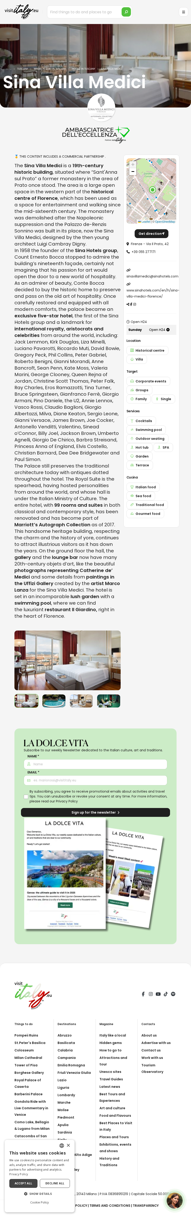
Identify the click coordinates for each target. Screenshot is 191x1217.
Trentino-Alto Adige (75, 1154)
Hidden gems (110, 1042)
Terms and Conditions (109, 1205)
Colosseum (24, 1050)
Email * (33, 772)
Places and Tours (114, 1137)
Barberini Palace (28, 1094)
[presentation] (20, 660)
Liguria (63, 1087)
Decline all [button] (54, 1183)
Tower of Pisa (26, 1065)
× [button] (68, 1145)
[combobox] (61, 1145)
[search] (126, 12)
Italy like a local (112, 1035)
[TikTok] (165, 995)
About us (149, 1035)
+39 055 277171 (143, 252)
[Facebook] (143, 995)
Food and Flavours (115, 1115)
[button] (152, 189)
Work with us (152, 1057)
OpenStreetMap (165, 221)
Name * (33, 756)
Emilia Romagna (71, 1065)
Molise (63, 1110)
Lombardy (66, 1095)
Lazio (62, 1080)
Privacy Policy (67, 801)
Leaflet (145, 221)
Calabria (65, 1050)
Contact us (151, 1050)
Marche (64, 1102)
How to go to (110, 1050)
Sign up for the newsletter (94, 812)
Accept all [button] (23, 1183)
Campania (67, 1057)
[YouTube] (158, 995)
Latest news (109, 1086)
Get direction (150, 233)
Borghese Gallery (29, 1072)
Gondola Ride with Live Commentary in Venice (31, 1108)
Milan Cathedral (28, 1057)
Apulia (63, 1125)
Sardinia (65, 1132)
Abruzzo (65, 1035)
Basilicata (66, 1042)
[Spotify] (173, 995)
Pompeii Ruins (26, 1035)
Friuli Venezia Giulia (74, 1072)
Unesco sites (110, 1071)
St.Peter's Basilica (29, 1042)
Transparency (146, 1205)
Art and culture (112, 1108)
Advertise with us (156, 1042)
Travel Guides (111, 1079)
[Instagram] (150, 995)
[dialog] (40, 1176)
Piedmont (66, 1117)
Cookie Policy (39, 1202)
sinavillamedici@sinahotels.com (152, 276)
